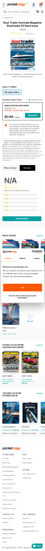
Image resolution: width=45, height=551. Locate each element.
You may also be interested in (11, 393)
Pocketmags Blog (8, 475)
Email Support (27, 463)
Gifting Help (27, 478)
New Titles (6, 463)
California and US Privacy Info (11, 494)
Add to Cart (12, 334)
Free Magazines (8, 471)
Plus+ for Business (9, 484)
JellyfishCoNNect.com (31, 531)
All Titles (5, 458)
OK (22, 288)
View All (39, 236)
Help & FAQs (27, 458)
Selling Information (9, 534)
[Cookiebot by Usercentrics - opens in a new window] (32, 251)
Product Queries (8, 518)
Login (4, 542)
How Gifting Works (29, 474)
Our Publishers (7, 480)
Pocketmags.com (29, 522)
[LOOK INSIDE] (23, 70)
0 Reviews (29, 34)
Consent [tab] (8, 258)
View (4, 334)
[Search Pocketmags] (4, 12)
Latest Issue (8, 18)
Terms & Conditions (9, 500)
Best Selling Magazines (10, 467)
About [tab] (36, 258)
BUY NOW (33, 115)
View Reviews (21, 219)
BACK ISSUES (9, 235)
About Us (26, 518)
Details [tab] (22, 258)
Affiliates (5, 522)
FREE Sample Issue (10, 328)
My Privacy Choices (9, 508)
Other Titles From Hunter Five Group (13, 345)
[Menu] (3, 4)
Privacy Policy (7, 488)
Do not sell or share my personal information (22, 297)
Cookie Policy (7, 504)
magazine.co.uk (28, 527)
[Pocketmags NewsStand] (15, 4)
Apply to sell (6, 538)
